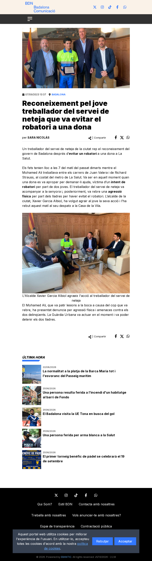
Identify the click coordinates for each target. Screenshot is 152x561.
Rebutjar (102, 541)
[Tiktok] (110, 7)
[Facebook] (117, 7)
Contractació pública (96, 526)
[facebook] (116, 137)
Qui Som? (44, 504)
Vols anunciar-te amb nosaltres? (96, 515)
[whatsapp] (128, 137)
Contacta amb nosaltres (97, 504)
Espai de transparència (57, 526)
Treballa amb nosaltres (48, 515)
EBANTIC (66, 556)
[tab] (33, 357)
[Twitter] (95, 7)
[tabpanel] (76, 417)
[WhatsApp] (125, 7)
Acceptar (125, 541)
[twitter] (122, 138)
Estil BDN (65, 504)
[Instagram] (102, 7)
